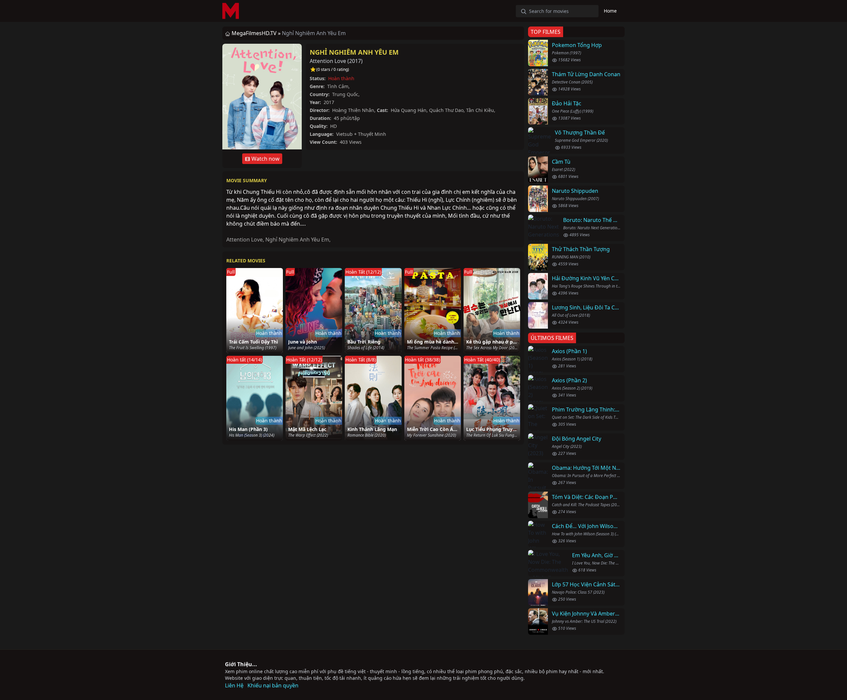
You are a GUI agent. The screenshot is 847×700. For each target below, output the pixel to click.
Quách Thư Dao (446, 110)
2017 (355, 61)
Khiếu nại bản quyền (272, 685)
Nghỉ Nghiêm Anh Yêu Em (354, 52)
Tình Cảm (337, 86)
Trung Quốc (345, 94)
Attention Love (244, 239)
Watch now (265, 158)
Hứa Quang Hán (408, 110)
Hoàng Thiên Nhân (353, 110)
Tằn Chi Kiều (480, 110)
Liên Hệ (234, 685)
